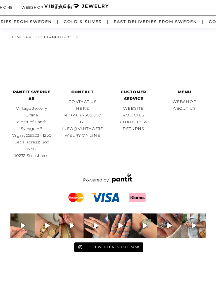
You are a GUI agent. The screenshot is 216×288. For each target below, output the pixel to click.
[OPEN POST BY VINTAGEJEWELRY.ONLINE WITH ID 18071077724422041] (169, 225)
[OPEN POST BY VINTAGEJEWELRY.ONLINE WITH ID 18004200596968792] (120, 225)
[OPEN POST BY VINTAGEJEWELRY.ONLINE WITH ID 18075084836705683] (193, 225)
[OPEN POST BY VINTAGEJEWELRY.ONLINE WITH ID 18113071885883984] (144, 225)
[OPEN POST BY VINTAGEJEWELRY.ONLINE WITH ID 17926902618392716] (96, 225)
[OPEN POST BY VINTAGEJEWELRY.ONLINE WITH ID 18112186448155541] (71, 225)
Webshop (32, 7)
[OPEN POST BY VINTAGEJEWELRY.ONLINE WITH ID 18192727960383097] (47, 225)
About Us (62, 7)
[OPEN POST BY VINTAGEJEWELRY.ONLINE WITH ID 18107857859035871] (22, 225)
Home (16, 37)
